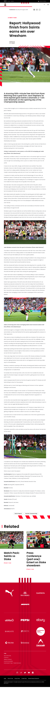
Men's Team (13, 17)
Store (8, 1)
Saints (5, 1)
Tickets (12, 1)
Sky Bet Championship (31, 513)
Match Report (18, 513)
